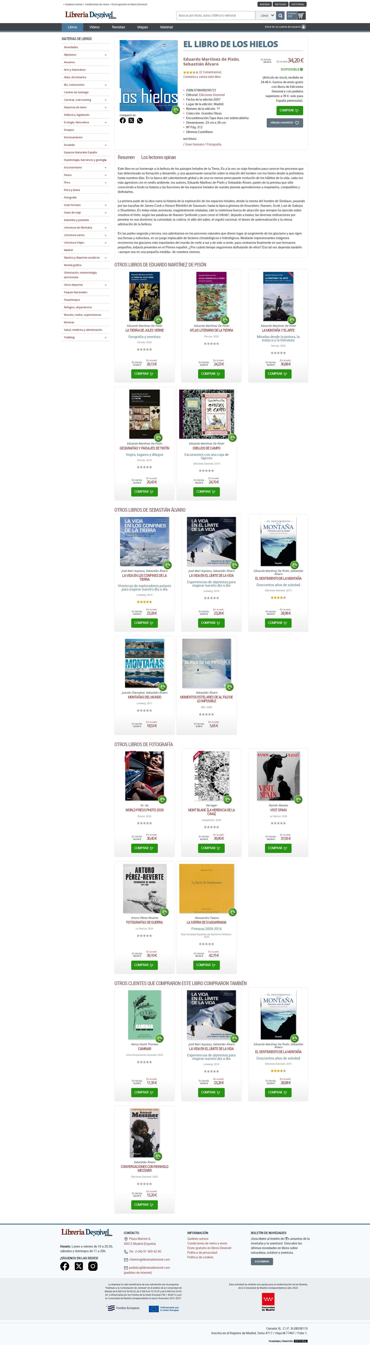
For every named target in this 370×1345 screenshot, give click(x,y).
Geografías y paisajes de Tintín (144, 448)
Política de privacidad (202, 1252)
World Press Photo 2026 (144, 810)
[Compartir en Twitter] (131, 120)
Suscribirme (262, 1261)
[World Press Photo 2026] (144, 776)
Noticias (280, 4)
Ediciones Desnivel (212, 95)
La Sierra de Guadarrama (206, 922)
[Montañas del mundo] (144, 663)
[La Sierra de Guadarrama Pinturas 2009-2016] (206, 888)
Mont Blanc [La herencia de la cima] (211, 812)
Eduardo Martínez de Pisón (211, 59)
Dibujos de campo (206, 448)
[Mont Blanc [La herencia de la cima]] (211, 776)
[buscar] (280, 15)
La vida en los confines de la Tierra (144, 577)
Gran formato (194, 144)
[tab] (126, 158)
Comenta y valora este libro (202, 77)
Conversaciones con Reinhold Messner (144, 1168)
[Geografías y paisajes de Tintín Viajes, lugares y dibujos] (144, 414)
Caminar (144, 1049)
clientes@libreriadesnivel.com (149, 1259)
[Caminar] (144, 1015)
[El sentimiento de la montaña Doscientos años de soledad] (278, 541)
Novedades (71, 47)
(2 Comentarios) (210, 72)
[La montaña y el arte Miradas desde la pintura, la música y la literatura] (278, 296)
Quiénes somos (73, 4)
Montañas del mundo (144, 697)
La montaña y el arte (278, 330)
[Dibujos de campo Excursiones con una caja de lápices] (206, 414)
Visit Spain (278, 810)
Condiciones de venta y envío (207, 1243)
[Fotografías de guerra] (144, 888)
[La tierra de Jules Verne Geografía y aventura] (144, 296)
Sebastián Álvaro (201, 64)
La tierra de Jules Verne (144, 330)
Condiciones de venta (97, 4)
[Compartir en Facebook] (123, 120)
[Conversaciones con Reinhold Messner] (144, 1133)
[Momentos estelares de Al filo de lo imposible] (206, 663)
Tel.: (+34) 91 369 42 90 (144, 1251)
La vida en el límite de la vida (211, 575)
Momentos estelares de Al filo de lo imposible (206, 699)
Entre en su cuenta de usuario (283, 27)
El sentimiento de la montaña (278, 578)
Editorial (298, 4)
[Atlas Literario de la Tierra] (211, 296)
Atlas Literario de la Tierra (211, 330)
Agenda (265, 4)
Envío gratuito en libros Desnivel (129, 4)
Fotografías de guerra (144, 922)
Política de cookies (200, 1257)
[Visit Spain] (278, 776)
